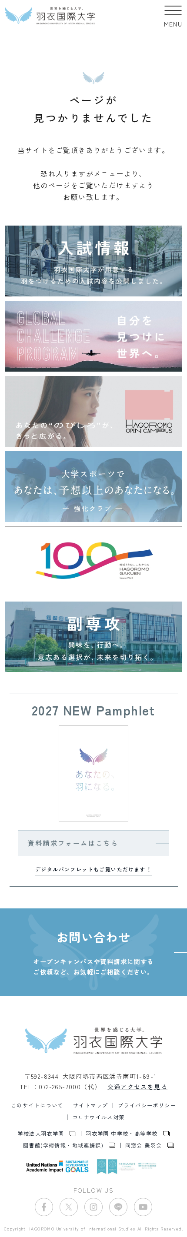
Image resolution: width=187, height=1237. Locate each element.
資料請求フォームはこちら (72, 843)
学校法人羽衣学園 (40, 1133)
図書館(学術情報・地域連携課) (63, 1145)
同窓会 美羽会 (143, 1145)
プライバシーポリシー (147, 1105)
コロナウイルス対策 (98, 1117)
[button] (173, 16)
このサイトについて (37, 1105)
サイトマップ (90, 1105)
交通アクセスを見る (137, 1086)
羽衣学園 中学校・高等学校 (121, 1133)
